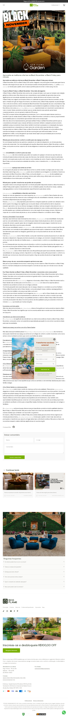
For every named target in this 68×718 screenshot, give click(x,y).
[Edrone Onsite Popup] (34, 359)
